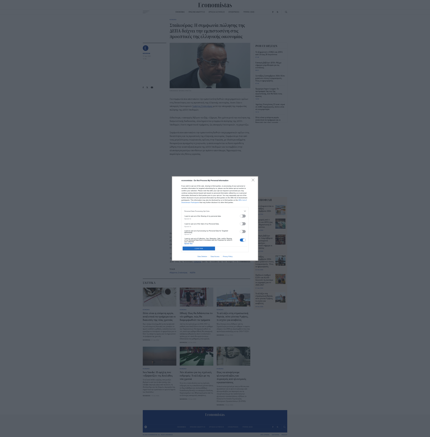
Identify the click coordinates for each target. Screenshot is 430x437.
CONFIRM (199, 248)
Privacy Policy (228, 256)
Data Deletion (202, 256)
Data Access (215, 256)
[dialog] (215, 218)
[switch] (243, 216)
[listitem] (215, 211)
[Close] (254, 181)
